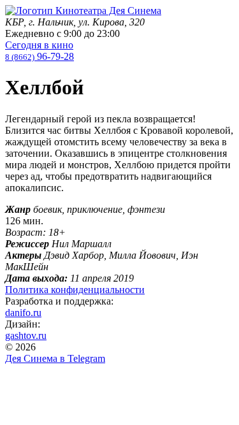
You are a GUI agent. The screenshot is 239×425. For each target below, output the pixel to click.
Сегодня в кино (39, 45)
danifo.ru (23, 312)
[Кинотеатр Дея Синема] (83, 10)
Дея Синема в (55, 358)
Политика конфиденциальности (75, 289)
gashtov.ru (26, 335)
